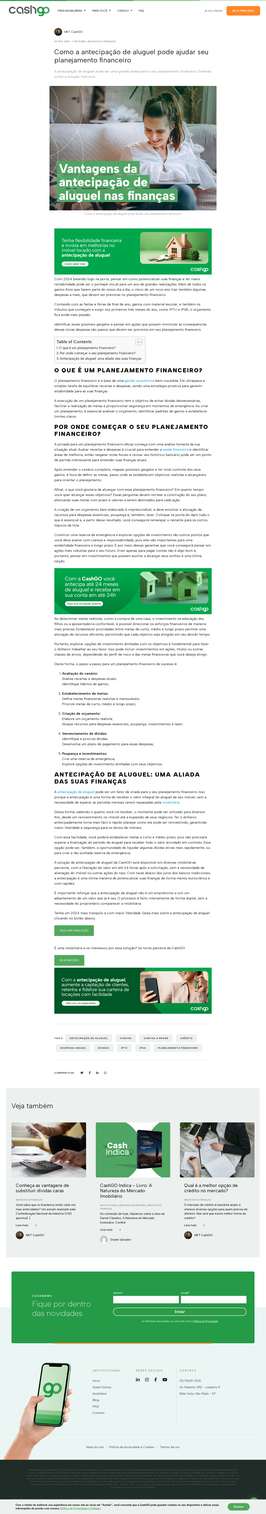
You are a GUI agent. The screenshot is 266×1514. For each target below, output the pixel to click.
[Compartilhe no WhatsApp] (105, 1072)
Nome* (118, 1293)
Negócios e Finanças (101, 41)
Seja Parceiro (243, 10)
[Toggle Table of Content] (137, 342)
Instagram (147, 1380)
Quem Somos (101, 1387)
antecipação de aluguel (75, 792)
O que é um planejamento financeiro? (87, 348)
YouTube (164, 1380)
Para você (99, 10)
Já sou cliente (213, 10)
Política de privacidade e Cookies (131, 1447)
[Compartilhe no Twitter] (81, 1072)
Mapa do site (95, 1447)
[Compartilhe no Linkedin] (97, 1072)
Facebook (155, 1380)
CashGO (123, 10)
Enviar (180, 1311)
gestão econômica (139, 381)
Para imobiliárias (70, 10)
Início (96, 1381)
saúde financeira (175, 449)
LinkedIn (138, 1380)
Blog (95, 1400)
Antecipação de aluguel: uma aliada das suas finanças (100, 358)
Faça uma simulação (74, 930)
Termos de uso (170, 1447)
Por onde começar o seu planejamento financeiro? (98, 353)
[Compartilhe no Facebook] (90, 1072)
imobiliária (170, 802)
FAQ (141, 10)
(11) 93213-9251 (190, 1381)
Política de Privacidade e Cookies (79, 1508)
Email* (185, 1293)
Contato (98, 1413)
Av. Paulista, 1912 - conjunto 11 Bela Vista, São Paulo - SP (200, 1390)
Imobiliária (99, 1393)
